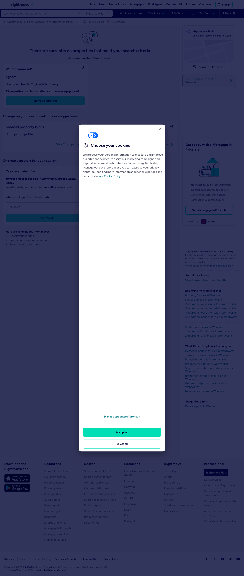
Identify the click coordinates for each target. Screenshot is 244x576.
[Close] (160, 129)
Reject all (122, 444)
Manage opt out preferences (122, 416)
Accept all (122, 432)
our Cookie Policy (110, 176)
